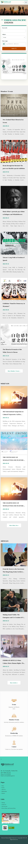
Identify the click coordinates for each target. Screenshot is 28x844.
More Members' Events (13, 371)
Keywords (4, 27)
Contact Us (4, 804)
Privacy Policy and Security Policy (9, 808)
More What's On (13, 525)
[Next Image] (26, 10)
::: (23, 2)
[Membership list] (14, 729)
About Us (4, 789)
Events (3, 787)
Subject (4, 34)
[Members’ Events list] (14, 715)
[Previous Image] (2, 10)
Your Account (4, 806)
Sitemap (3, 802)
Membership (4, 791)
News (3, 785)
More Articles (13, 682)
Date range (5, 41)
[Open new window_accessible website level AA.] (11, 827)
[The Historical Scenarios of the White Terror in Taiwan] (14, 66)
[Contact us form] (14, 742)
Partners (3, 793)
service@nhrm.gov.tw (9, 775)
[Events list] (14, 700)
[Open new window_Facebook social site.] (10, 818)
